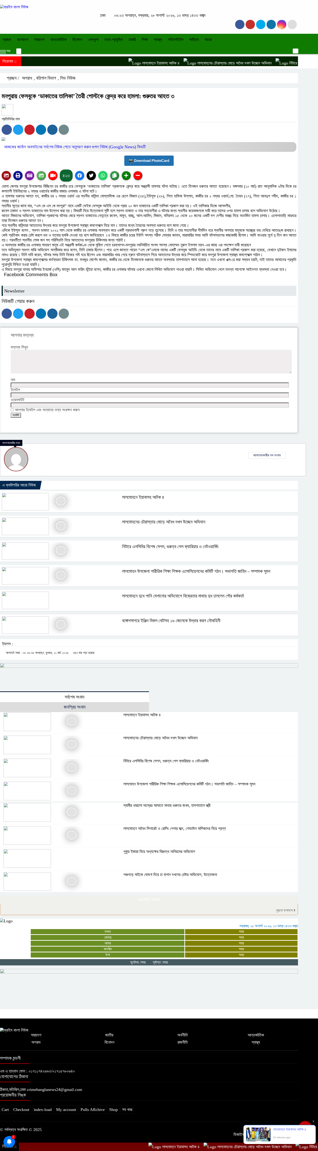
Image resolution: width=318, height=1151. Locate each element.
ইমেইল (15, 389)
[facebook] (239, 24)
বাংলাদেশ (22, 39)
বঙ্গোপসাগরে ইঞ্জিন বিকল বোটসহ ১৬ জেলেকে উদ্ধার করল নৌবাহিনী (171, 620)
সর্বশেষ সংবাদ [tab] (74, 696)
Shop (113, 1109)
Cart (5, 1109)
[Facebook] (7, 130)
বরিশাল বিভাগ (46, 78)
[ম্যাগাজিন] (29, 175)
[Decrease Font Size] (137, 175)
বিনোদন (77, 39)
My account (66, 1109)
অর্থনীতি (182, 1035)
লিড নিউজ (67, 78)
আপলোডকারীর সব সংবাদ (267, 455)
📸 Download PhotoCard (149, 161)
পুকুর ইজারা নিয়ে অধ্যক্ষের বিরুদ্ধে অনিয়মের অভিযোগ (159, 851)
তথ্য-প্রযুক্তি (113, 39)
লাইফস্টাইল (175, 39)
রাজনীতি (182, 1042)
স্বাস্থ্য (158, 39)
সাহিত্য (194, 39)
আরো (208, 39)
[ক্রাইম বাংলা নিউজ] (14, 7)
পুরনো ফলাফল (285, 910)
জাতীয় (109, 1035)
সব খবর (127, 1109)
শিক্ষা (145, 39)
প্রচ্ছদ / (12, 78)
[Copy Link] (114, 175)
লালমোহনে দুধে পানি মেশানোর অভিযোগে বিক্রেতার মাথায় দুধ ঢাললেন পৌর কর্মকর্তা (183, 595)
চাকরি (132, 39)
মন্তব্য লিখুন (19, 347)
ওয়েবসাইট (17, 399)
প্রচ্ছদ (6, 39)
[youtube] (281, 24)
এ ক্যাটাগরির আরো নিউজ (19, 485)
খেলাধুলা (93, 39)
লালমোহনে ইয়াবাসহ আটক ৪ (141, 63)
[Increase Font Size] (126, 175)
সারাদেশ (39, 39)
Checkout (21, 1109)
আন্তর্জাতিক (58, 39)
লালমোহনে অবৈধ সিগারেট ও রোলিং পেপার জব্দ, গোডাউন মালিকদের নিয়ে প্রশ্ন (174, 828)
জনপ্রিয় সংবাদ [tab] (74, 707)
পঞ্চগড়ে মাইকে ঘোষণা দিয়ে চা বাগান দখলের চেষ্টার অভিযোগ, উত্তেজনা (170, 874)
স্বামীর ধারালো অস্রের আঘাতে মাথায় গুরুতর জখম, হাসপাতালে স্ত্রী (166, 805)
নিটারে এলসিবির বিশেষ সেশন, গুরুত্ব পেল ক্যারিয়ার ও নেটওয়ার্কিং (170, 546)
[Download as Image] (41, 175)
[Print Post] (6, 175)
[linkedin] (271, 24)
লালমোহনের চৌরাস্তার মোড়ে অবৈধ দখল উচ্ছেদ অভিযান (215, 63)
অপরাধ (27, 78)
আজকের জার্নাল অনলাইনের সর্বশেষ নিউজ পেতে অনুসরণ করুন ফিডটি (75, 146)
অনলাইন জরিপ (149, 899)
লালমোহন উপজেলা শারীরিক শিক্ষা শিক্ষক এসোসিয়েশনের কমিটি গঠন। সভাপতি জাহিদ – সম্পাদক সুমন (196, 571)
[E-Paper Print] (18, 175)
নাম (13, 379)
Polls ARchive (93, 1109)
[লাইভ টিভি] (53, 175)
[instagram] (260, 24)
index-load (43, 1109)
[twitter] (250, 24)
